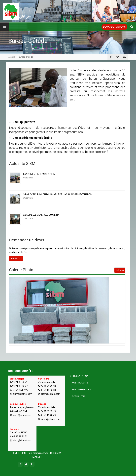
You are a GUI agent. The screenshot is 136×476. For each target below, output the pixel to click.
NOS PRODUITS (80, 382)
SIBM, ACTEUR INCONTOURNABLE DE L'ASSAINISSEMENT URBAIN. (58, 194)
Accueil (11, 57)
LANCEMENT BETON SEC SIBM (39, 174)
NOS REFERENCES (81, 389)
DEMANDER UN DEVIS (114, 26)
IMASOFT (37, 457)
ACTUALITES (79, 396)
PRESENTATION (80, 376)
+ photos (120, 270)
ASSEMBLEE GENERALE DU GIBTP (41, 214)
